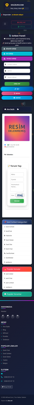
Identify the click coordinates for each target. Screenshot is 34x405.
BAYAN (18, 93)
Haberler (9, 236)
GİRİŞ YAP (21, 22)
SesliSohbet (10, 253)
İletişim (5, 363)
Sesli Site (9, 244)
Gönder (17, 201)
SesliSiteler (9, 258)
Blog (4, 330)
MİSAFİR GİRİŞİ (11, 49)
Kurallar (5, 336)
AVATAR (18, 98)
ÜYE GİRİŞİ (9, 54)
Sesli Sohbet (10, 227)
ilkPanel (5, 333)
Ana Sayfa (10, 109)
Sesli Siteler (10, 240)
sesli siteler (9, 274)
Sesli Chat (9, 249)
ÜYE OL (22, 27)
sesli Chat (9, 278)
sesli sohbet (10, 283)
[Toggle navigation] (5, 24)
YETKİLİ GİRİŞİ (11, 58)
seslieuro (9, 262)
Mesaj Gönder (7, 387)
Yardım (5, 360)
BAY (18, 89)
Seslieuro (6, 339)
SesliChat (9, 231)
